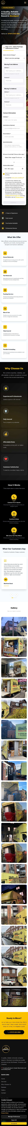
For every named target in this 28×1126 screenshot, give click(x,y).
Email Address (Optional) (9, 125)
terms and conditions (17, 177)
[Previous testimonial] (11, 594)
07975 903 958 (14, 34)
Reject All (14, 1120)
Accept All (14, 1123)
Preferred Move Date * (8, 165)
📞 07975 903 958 (14, 1032)
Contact (3, 1093)
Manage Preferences (14, 1116)
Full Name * (5, 116)
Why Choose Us (6, 1084)
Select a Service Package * (9, 55)
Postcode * (7, 77)
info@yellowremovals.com (12, 195)
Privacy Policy (19, 197)
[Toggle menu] (25, 2)
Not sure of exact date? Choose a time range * (14, 154)
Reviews (3, 1087)
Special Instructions (7, 142)
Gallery (3, 1090)
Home (3, 1079)
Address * (6, 67)
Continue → (14, 202)
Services (3, 1081)
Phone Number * (7, 133)
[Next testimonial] (16, 594)
